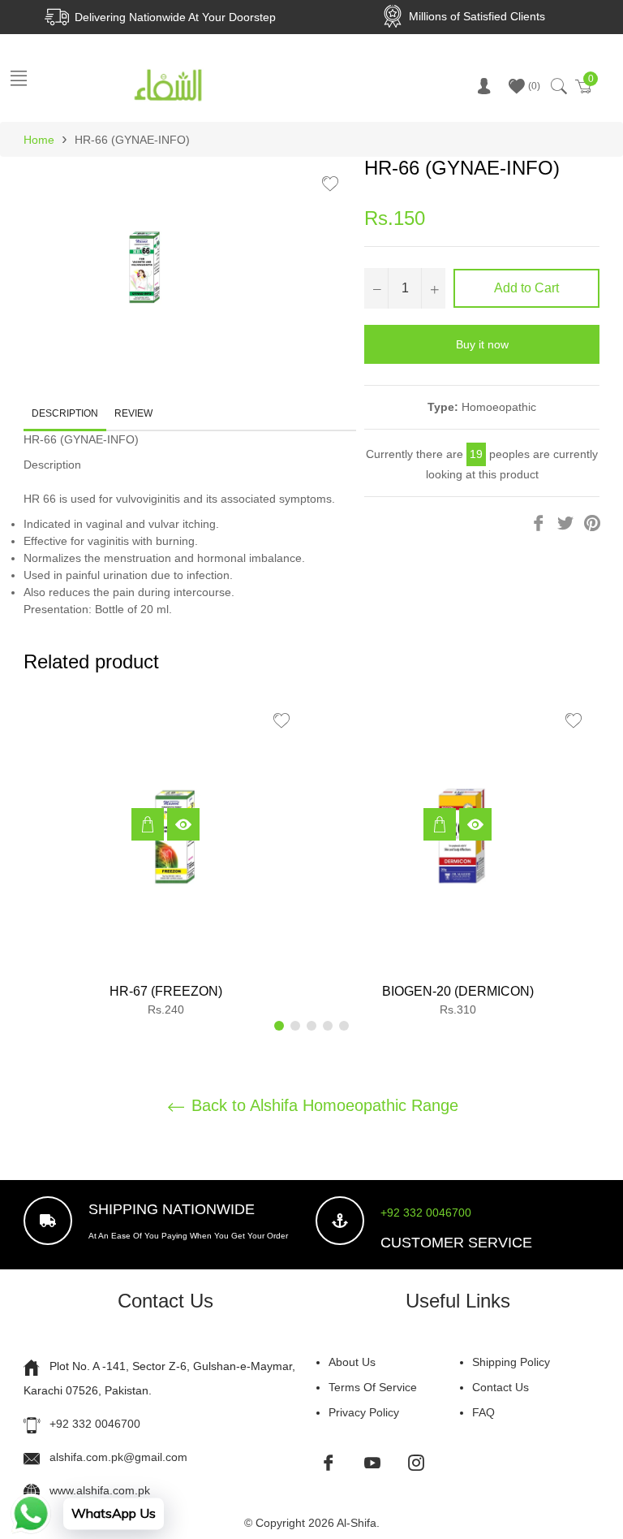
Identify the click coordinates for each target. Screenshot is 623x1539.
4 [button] (328, 1026)
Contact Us (500, 1387)
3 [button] (311, 1026)
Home (39, 139)
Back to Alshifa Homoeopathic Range (322, 1105)
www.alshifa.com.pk (99, 1490)
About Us (352, 1361)
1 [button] (279, 1026)
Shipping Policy (511, 1361)
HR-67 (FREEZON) (166, 991)
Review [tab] (134, 413)
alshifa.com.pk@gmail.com (118, 1456)
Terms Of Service (373, 1387)
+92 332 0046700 (425, 1212)
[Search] (557, 86)
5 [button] (344, 1026)
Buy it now (482, 344)
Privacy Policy (364, 1412)
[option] (165, 862)
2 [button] (295, 1026)
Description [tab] (65, 413)
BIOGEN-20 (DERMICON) (458, 991)
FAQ (483, 1412)
